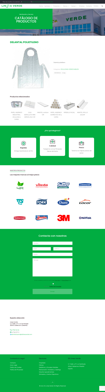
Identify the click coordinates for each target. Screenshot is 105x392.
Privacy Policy (57, 280)
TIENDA (95, 6)
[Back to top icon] (52, 382)
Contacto (89, 6)
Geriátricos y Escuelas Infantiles (48, 367)
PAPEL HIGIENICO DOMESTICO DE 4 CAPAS (56, 115)
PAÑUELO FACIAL (69, 112)
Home (41, 6)
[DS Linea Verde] (12, 6)
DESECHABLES (74, 69)
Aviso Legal (13, 365)
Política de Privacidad (55, 286)
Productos (56, 6)
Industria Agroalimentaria (46, 372)
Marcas (65, 6)
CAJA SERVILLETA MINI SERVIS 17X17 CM (29, 115)
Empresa (81, 6)
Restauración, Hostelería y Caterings (50, 369)
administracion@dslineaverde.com (42, 2)
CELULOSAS (64, 69)
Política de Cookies (15, 367)
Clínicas (41, 365)
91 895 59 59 (26, 2)
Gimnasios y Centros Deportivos (48, 374)
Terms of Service (65, 280)
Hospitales (42, 363)
